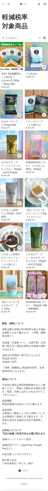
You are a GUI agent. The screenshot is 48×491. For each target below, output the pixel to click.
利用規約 (24, 484)
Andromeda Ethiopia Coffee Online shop (27, 478)
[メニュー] (3, 4)
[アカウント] (39, 4)
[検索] (9, 4)
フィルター (11, 37)
